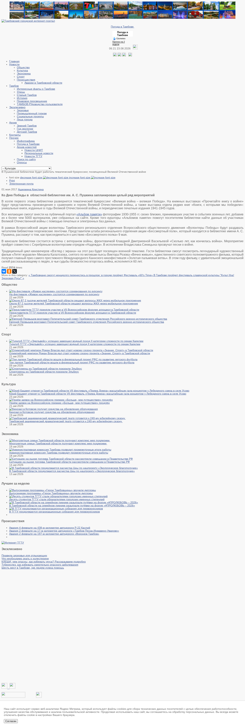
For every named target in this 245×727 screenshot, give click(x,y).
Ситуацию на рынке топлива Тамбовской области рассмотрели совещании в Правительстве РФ (69, 461)
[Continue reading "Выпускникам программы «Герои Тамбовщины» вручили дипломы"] (52, 490)
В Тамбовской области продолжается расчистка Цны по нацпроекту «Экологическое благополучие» (72, 471)
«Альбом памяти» (89, 214)
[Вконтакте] (115, 55)
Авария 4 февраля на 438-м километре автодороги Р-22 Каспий (49, 527)
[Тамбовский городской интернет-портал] (28, 20)
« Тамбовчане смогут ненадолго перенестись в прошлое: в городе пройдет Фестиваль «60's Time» (91, 275)
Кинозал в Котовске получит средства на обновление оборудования (52, 412)
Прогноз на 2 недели (118, 43)
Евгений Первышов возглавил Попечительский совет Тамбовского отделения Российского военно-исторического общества (86, 321)
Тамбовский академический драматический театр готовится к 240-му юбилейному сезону (66, 421)
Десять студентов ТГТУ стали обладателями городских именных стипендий (57, 499)
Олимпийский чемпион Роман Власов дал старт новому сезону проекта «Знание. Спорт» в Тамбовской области (79, 353)
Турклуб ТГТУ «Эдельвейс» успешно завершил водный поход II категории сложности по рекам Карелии (74, 344)
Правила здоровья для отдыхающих (24, 555)
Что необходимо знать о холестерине (25, 558)
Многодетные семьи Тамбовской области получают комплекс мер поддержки (58, 443)
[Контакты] (13, 696)
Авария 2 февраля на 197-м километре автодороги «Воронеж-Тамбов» (54, 533)
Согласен (10, 721)
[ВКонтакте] (4, 271)
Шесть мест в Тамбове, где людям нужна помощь (33, 567)
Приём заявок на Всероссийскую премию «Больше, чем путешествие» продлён (59, 402)
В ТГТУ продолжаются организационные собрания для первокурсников (54, 511)
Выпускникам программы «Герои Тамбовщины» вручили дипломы (51, 493)
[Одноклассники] (119, 55)
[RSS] (124, 55)
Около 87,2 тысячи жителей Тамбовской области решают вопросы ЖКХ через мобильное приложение (73, 303)
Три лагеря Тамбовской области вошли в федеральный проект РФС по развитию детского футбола (71, 362)
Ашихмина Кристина (31, 189)
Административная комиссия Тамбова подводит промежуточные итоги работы (58, 452)
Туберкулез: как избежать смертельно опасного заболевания (40, 564)
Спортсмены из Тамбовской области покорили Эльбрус (44, 371)
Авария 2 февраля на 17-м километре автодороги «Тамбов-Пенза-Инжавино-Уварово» (64, 530)
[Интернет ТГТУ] (13, 542)
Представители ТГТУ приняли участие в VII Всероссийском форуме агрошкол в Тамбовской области (72, 312)
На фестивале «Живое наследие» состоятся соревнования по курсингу (54, 294)
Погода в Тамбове (122, 26)
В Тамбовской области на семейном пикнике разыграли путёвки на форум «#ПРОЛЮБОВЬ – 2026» (72, 505)
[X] (14, 271)
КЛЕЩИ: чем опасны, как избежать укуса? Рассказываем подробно (44, 561)
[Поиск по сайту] (130, 55)
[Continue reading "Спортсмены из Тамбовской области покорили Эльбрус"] (45, 368)
